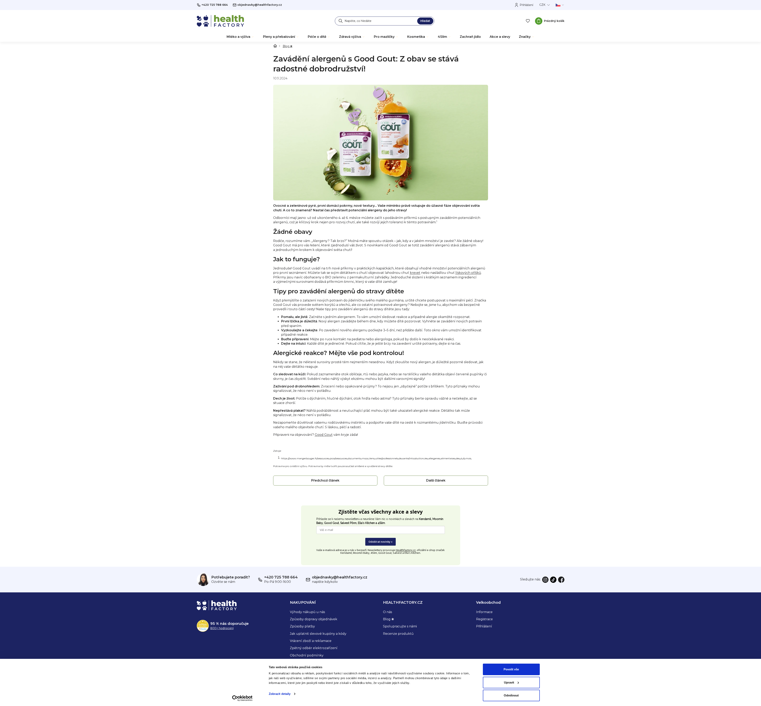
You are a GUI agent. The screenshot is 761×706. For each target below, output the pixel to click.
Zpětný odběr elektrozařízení (313, 648)
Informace (484, 612)
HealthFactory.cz (406, 550)
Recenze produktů (398, 634)
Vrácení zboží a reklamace (310, 641)
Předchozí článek (325, 480)
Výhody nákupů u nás (307, 612)
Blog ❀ (388, 619)
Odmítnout (511, 695)
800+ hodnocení (222, 628)
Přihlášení (484, 626)
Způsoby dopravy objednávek (313, 619)
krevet (415, 273)
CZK (542, 5)
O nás (387, 612)
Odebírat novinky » (380, 541)
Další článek (435, 480)
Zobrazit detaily (280, 693)
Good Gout (324, 435)
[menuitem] (240, 37)
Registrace (484, 619)
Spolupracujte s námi (400, 626)
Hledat (425, 21)
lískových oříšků (468, 273)
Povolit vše (511, 669)
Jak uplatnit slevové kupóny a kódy (318, 634)
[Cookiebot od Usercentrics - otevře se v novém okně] (242, 698)
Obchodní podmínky (306, 655)
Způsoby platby (302, 626)
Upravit (509, 682)
